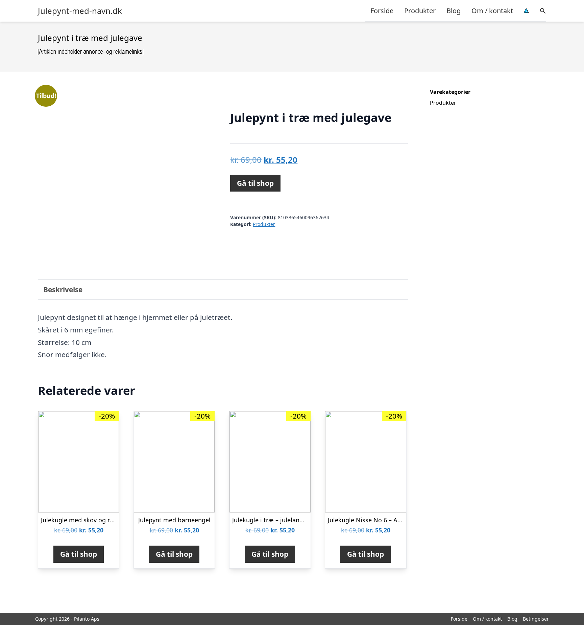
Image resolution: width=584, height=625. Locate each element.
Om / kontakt (492, 10)
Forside (381, 10)
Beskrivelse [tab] (62, 289)
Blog (453, 10)
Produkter (420, 10)
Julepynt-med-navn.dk (80, 10)
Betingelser (536, 619)
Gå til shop (255, 183)
